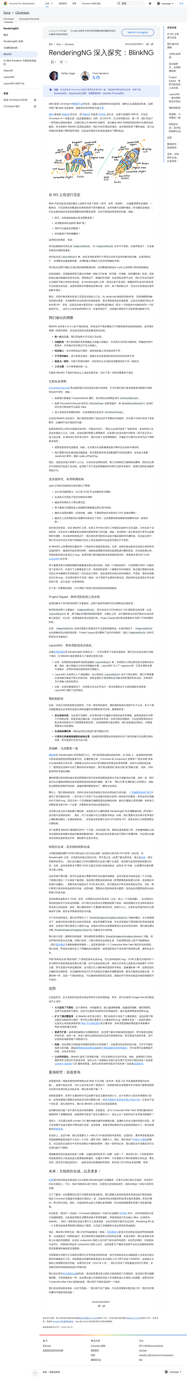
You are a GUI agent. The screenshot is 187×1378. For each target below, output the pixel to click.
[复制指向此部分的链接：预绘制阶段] (66, 699)
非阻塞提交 (112, 1232)
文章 (101, 108)
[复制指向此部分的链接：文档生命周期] (69, 381)
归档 (93, 1355)
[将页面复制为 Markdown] (61, 62)
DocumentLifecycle (59, 388)
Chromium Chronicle (29, 19)
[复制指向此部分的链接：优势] (59, 989)
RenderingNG (60, 93)
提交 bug (47, 1345)
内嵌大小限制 (140, 1139)
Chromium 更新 (98, 1345)
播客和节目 (96, 1359)
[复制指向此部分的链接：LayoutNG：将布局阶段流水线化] (95, 645)
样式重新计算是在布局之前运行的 (122, 1099)
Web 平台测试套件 (91, 1023)
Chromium (22, 12)
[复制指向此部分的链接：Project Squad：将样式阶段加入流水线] (103, 597)
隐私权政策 (55, 1372)
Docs (7, 12)
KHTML (102, 114)
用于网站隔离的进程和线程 (113, 1048)
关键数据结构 (94, 93)
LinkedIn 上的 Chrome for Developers (156, 1355)
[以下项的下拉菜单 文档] (52, 3)
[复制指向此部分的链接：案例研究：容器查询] (83, 1072)
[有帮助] (147, 44)
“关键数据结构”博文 (141, 792)
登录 (181, 3)
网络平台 (78, 103)
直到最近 (60, 944)
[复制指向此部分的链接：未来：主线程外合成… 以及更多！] (104, 1171)
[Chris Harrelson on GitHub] (98, 78)
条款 (45, 1372)
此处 (143, 857)
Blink (51, 114)
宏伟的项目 (59, 652)
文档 (47, 3)
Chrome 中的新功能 (91, 3)
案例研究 (63, 3)
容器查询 (138, 1063)
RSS (140, 1359)
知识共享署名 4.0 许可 (88, 1318)
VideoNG (107, 93)
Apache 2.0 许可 (134, 1318)
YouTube (143, 1350)
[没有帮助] (152, 44)
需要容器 (58, 1129)
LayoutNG (119, 93)
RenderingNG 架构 (77, 93)
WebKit (66, 114)
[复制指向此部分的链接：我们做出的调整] (76, 318)
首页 (51, 44)
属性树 (52, 755)
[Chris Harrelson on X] (94, 78)
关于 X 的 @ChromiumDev (151, 1345)
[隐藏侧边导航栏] (35, 1373)
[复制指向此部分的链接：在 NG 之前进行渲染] (83, 195)
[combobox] (130, 3)
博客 (74, 3)
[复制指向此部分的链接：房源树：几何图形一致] (81, 748)
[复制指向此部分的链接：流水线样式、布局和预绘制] (87, 479)
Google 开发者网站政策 (63, 1321)
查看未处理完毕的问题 (53, 1350)
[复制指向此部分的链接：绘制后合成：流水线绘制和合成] (93, 847)
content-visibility (63, 1063)
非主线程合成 (70, 1273)
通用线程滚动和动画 (86, 1048)
